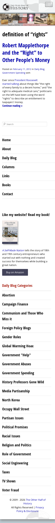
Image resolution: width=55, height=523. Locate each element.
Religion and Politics (16, 445)
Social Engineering (15, 463)
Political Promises (15, 427)
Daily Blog (39, 69)
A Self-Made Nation (13, 250)
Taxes (6, 472)
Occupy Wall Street (15, 409)
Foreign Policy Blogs (16, 327)
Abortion (8, 295)
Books (6, 184)
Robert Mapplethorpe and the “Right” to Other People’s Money (26, 53)
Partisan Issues (13, 418)
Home (6, 139)
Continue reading (12, 106)
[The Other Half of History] (14, 10)
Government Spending (13, 72)
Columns (8, 166)
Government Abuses (16, 363)
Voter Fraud (10, 490)
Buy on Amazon (15, 272)
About (6, 148)
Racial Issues (11, 436)
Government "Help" (16, 354)
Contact (7, 193)
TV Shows (9, 481)
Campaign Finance (15, 304)
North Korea (11, 400)
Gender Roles (11, 336)
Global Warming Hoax (17, 345)
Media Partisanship (16, 391)
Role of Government (16, 454)
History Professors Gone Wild (23, 382)
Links (5, 175)
